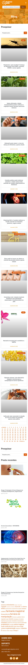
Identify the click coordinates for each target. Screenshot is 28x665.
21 (2, 431)
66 (15, 437)
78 (20, 439)
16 (15, 429)
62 (5, 437)
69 (23, 437)
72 (5, 439)
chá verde (20, 604)
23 (7, 431)
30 (25, 431)
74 (10, 439)
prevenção (24, 622)
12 (5, 429)
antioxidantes (10, 605)
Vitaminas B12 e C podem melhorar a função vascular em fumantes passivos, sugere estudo (14, 222)
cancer (16, 604)
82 (7, 441)
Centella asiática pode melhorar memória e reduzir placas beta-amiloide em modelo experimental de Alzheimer (14, 182)
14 (10, 429)
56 (15, 436)
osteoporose (9, 622)
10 (25, 427)
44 (10, 434)
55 (12, 436)
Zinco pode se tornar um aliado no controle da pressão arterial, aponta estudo (14, 260)
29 (23, 431)
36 (15, 432)
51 (2, 436)
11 (2, 429)
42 (5, 434)
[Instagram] (14, 658)
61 (2, 437)
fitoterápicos (14, 617)
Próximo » (22, 441)
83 (9, 441)
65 (12, 437)
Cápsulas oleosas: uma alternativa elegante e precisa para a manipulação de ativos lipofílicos (14, 379)
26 (15, 431)
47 (18, 434)
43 (7, 434)
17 (18, 429)
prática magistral (19, 624)
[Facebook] (11, 658)
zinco (8, 630)
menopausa (16, 619)
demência (13, 606)
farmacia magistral (15, 611)
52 (5, 436)
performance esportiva (16, 622)
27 (18, 431)
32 (5, 432)
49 (23, 434)
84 (12, 441)
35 (12, 432)
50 (25, 434)
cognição (3, 606)
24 (10, 431)
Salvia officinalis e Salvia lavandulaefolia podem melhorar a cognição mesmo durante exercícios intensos (14, 105)
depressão (17, 606)
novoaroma (14, 620)
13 (7, 429)
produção (11, 624)
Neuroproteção (8, 620)
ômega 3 (16, 630)
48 (20, 434)
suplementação (10, 628)
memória (11, 619)
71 (2, 439)
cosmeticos (9, 606)
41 (2, 434)
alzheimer (3, 605)
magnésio (3, 619)
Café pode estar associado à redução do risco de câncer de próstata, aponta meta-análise (14, 417)
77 (18, 439)
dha (21, 606)
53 (7, 436)
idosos (23, 617)
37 (18, 432)
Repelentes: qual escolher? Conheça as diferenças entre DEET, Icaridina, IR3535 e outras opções (14, 66)
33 (7, 432)
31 (2, 432)
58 (20, 436)
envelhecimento (8, 608)
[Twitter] (17, 658)
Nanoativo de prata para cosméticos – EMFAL (14, 341)
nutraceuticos (20, 620)
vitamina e (4, 630)
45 (12, 434)
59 (23, 436)
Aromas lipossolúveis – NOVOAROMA (10, 525)
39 (23, 432)
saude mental (16, 626)
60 (25, 436)
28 (20, 431)
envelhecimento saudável (17, 608)
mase (7, 619)
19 (23, 429)
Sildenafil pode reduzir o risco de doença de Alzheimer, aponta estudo (14, 144)
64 (10, 437)
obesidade (4, 622)
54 (10, 436)
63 (7, 437)
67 (18, 437)
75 (12, 439)
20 (25, 429)
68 (20, 437)
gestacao (19, 617)
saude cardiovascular (7, 626)
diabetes (24, 606)
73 (7, 439)
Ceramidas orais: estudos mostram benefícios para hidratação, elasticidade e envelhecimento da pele (14, 299)
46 (15, 434)
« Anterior (3, 427)
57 (18, 436)
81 (4, 441)
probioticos (5, 624)
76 (15, 439)
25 (12, 431)
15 (12, 429)
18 (20, 429)
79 (23, 439)
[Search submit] (25, 33)
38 (20, 432)
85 (15, 441)
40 (25, 432)
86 (17, 441)
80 (25, 439)
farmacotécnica (5, 614)
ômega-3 (11, 630)
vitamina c (18, 628)
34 (10, 432)
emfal (3, 608)
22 (5, 431)
